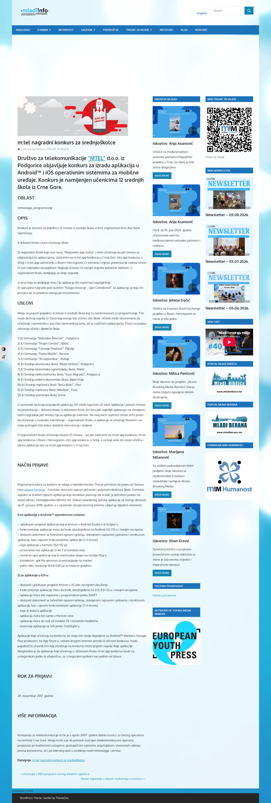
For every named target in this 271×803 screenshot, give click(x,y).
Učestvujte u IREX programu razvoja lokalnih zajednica (55, 774)
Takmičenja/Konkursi (33, 149)
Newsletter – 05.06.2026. (227, 308)
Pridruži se (111, 29)
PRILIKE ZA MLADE (137, 29)
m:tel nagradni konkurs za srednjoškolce (58, 760)
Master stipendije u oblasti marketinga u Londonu (112, 778)
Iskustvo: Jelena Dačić (171, 300)
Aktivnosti (65, 29)
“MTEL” (96, 158)
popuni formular (35, 490)
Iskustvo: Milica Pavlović (174, 373)
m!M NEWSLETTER (219, 170)
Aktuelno (166, 29)
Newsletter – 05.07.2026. (227, 261)
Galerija (86, 29)
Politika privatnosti (164, 595)
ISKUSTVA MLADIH (166, 99)
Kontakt (201, 29)
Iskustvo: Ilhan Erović (171, 540)
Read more (162, 175)
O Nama (42, 29)
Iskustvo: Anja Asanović (173, 143)
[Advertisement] (138, 68)
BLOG (184, 29)
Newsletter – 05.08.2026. (227, 214)
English (201, 13)
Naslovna (23, 29)
